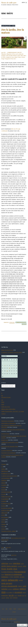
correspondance (12, 52)
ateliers (3, 469)
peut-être (8, 547)
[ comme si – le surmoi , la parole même (11, 352)
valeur (7, 597)
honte (2, 574)
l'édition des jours (6, 496)
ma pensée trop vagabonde (8, 452)
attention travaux (6, 397)
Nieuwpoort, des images (7, 421)
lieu (22, 55)
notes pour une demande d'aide (9, 446)
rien (3, 592)
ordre (23, 57)
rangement (7, 58)
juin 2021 (3, 52)
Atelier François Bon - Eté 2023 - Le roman (12, 411)
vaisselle (3, 597)
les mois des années (6, 508)
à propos (3, 464)
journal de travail (5, 492)
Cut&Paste (4, 480)
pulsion (23, 589)
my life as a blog (5, 510)
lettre (11, 577)
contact (3, 413)
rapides (3, 519)
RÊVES (3, 522)
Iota (2, 547)
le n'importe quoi (5, 503)
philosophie (4, 512)
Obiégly (20, 586)
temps (15, 595)
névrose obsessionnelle (9, 586)
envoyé (19, 52)
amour (11, 563)
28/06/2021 (6, 322)
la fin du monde (5, 433)
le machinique (5, 499)
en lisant (3, 487)
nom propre (6, 583)
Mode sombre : (21, 625)
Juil (4, 379)
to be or (3, 528)
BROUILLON (4, 471)
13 (9, 368)
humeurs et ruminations (13, 574)
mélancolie (13, 580)
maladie (16, 577)
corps (24, 566)
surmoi (24, 592)
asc (2, 400)
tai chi (11, 595)
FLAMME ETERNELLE (7, 572)
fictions (3, 489)
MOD (2, 404)
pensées (10, 589)
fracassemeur (20, 572)
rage (3, 58)
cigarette (20, 566)
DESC (2, 402)
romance (3, 524)
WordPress (17, 622)
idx (2, 395)
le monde (3, 501)
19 (7, 371)
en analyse (4, 485)
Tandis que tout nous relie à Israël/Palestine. (13, 429)
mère (20, 57)
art (2, 466)
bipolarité (9, 54)
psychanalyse (4, 517)
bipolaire (4, 54)
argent (22, 563)
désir (15, 569)
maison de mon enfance (12, 57)
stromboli (18, 592)
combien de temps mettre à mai (9, 442)
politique (16, 589)
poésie (3, 515)
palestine (4, 589)
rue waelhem (9, 592)
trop (23, 595)
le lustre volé (4, 440)
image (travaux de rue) (7, 350)
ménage (21, 580)
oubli (24, 586)
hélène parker (17, 55)
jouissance (4, 577)
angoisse (16, 563)
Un (25, 595)
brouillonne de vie (6, 473)
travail (19, 595)
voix (11, 597)
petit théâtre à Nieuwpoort (8, 423)
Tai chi (3, 526)
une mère (14, 58)
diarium (3, 482)
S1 (13, 592)
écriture (15, 597)
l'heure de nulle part (8, 2)
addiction (4, 563)
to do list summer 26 (6, 450)
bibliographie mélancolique (8, 409)
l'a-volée (3, 494)
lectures (3, 505)
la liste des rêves (5, 406)
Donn (3, 569)
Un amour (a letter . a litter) (8, 531)
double (10, 569)
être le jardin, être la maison (12, 31)
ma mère (22, 577)
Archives (3, 382)
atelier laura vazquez (9, 566)
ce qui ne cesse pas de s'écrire (9, 476)
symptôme (4, 595)
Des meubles (10, 55)
